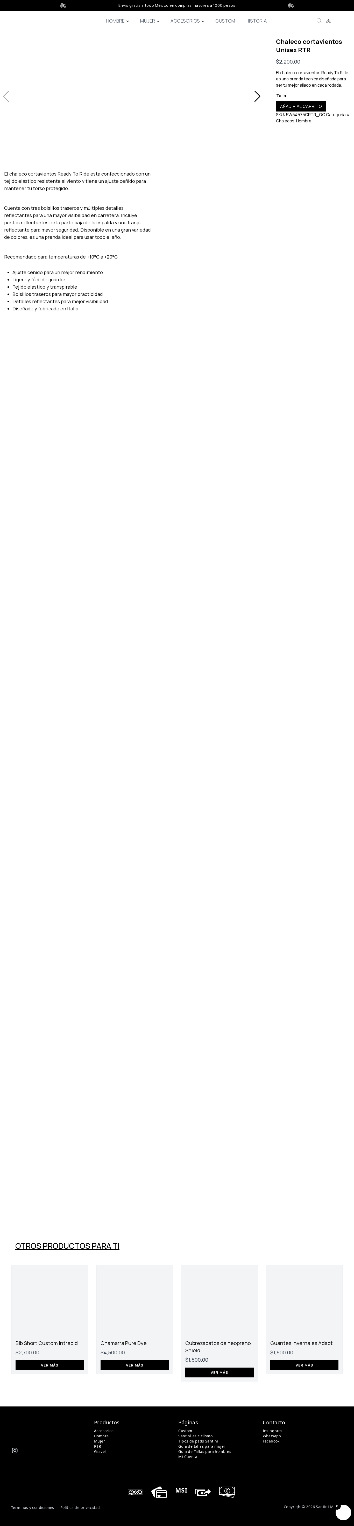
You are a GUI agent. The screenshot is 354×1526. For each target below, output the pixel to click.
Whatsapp (272, 1435)
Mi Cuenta (187, 1456)
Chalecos (285, 121)
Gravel (100, 1451)
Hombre (115, 21)
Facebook (271, 1441)
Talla (281, 96)
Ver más (49, 1365)
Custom (225, 21)
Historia (256, 21)
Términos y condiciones (32, 1507)
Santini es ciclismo (195, 1435)
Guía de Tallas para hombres (204, 1451)
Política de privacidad (80, 1507)
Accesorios (185, 21)
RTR (97, 1446)
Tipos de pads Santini (198, 1441)
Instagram (272, 1430)
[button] (257, 96)
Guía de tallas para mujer (201, 1446)
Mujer (147, 21)
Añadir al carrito (301, 106)
